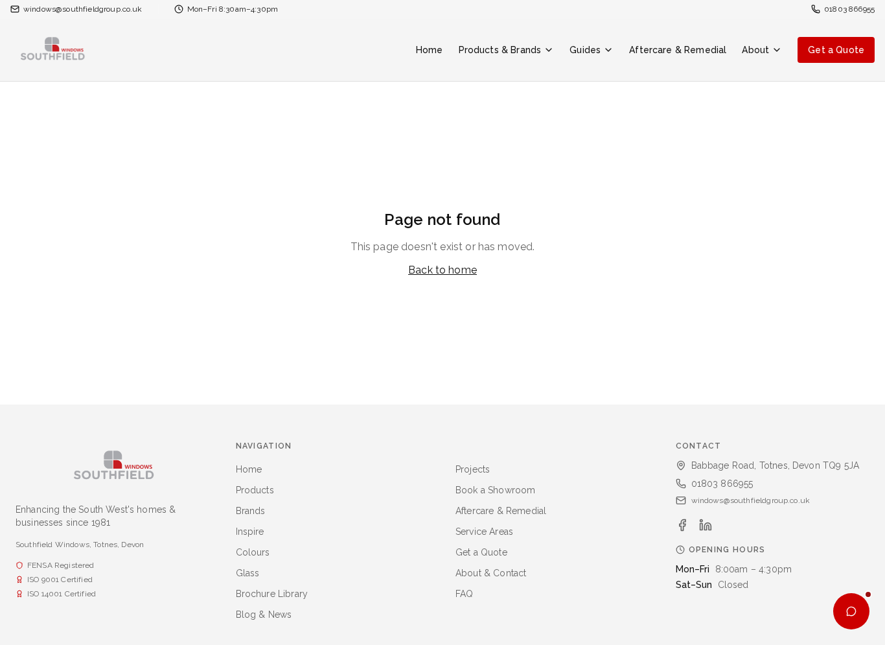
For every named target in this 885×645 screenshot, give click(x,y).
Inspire (250, 531)
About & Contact (490, 573)
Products (255, 490)
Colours (253, 552)
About (755, 50)
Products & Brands (500, 50)
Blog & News (264, 614)
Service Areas (484, 531)
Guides (585, 50)
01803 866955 (722, 483)
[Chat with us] (851, 611)
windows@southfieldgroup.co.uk (750, 500)
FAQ (464, 594)
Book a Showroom (495, 490)
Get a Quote (836, 50)
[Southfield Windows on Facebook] (682, 525)
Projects (472, 469)
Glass (248, 573)
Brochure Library (272, 594)
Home (429, 50)
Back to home (442, 270)
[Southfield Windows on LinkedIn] (705, 525)
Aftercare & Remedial (677, 50)
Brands (251, 511)
